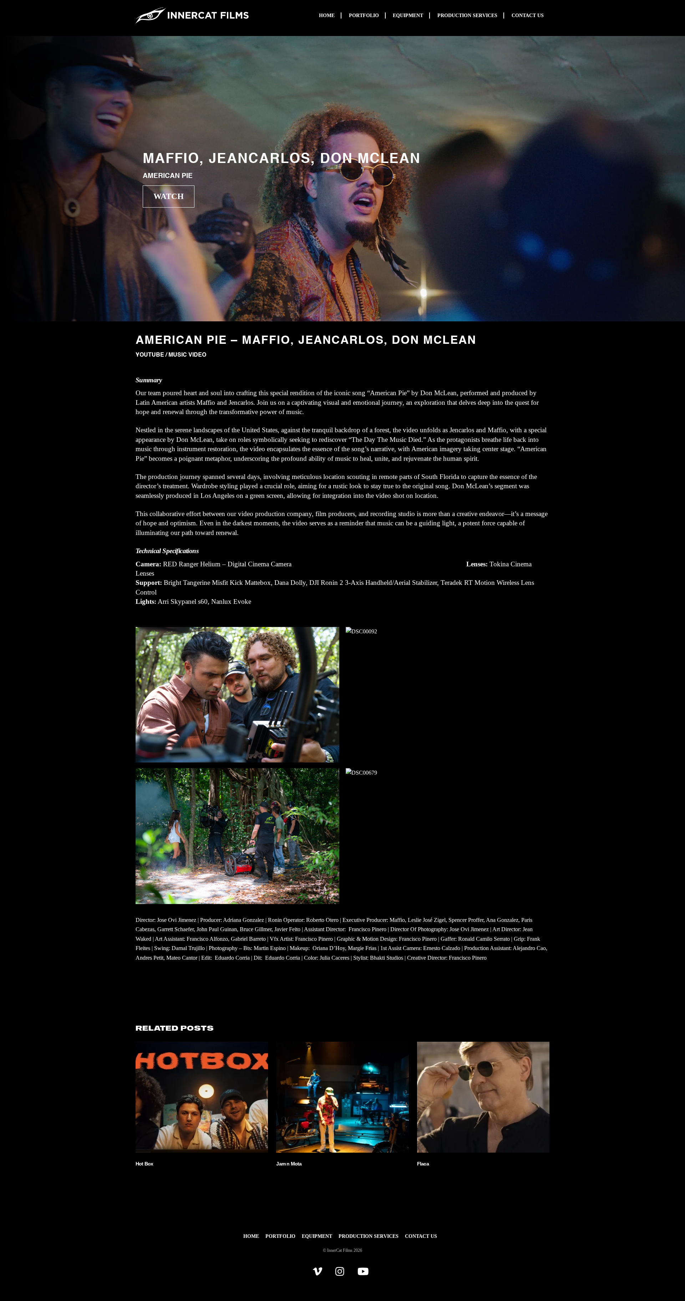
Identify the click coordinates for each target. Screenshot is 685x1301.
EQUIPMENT (408, 15)
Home (327, 15)
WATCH (168, 196)
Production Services (467, 15)
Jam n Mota (288, 1164)
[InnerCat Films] (192, 22)
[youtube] (364, 1271)
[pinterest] (319, 1271)
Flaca (423, 1164)
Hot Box (144, 1164)
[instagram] (341, 1271)
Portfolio (364, 15)
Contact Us (528, 15)
